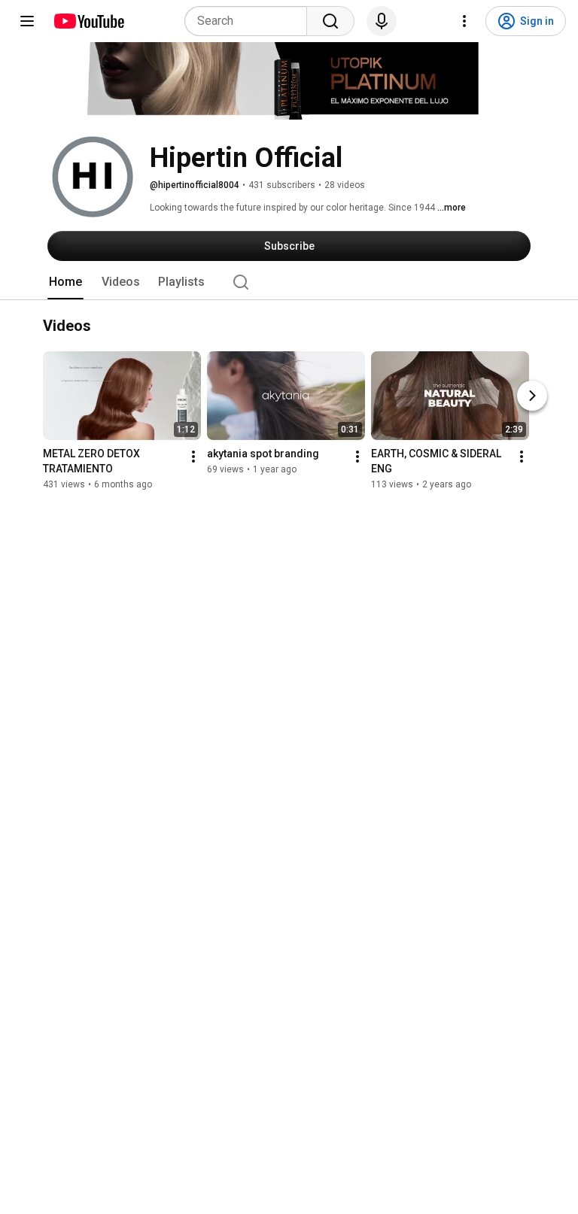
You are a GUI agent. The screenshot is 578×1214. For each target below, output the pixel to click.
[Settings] (464, 21)
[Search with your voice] (382, 21)
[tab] (65, 282)
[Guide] (27, 21)
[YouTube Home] (88, 21)
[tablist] (289, 282)
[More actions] (193, 457)
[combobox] (250, 21)
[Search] (330, 21)
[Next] (532, 396)
